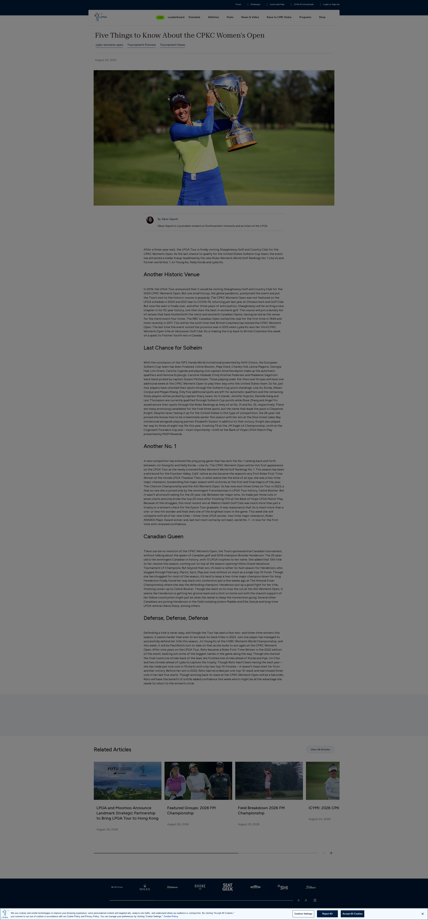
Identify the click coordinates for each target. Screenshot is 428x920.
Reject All (327, 913)
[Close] (422, 913)
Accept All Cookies (352, 913)
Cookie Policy (171, 916)
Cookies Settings (303, 913)
